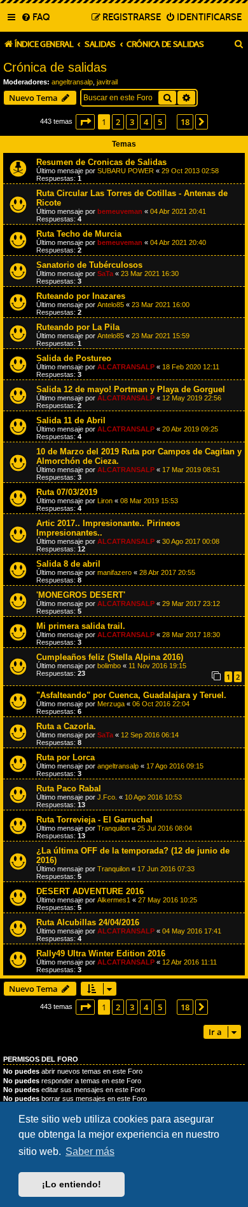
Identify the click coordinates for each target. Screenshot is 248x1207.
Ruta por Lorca (65, 757)
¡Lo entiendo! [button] (71, 1184)
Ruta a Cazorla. (66, 726)
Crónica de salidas (55, 67)
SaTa (105, 273)
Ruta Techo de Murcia (78, 234)
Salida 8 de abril (68, 564)
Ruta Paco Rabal (68, 788)
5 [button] (160, 122)
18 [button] (185, 122)
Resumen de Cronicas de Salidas (101, 162)
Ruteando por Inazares (80, 296)
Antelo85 (110, 304)
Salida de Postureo (73, 358)
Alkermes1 (113, 900)
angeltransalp (72, 82)
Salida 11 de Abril (71, 420)
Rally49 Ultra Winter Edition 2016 (100, 953)
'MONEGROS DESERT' (80, 595)
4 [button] (146, 122)
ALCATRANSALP (126, 367)
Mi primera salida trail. (80, 626)
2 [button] (118, 122)
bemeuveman (119, 211)
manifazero (114, 572)
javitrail (107, 82)
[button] (85, 121)
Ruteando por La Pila (78, 327)
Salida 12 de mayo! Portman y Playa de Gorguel (130, 389)
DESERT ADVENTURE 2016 (90, 891)
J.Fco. (107, 797)
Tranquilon (113, 828)
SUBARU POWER (125, 171)
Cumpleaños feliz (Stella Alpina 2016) (109, 657)
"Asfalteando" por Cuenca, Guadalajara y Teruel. (131, 695)
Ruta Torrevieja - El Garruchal (94, 819)
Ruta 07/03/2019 (66, 492)
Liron (105, 501)
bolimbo (109, 665)
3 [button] (132, 122)
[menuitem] (35, 18)
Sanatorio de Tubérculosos (89, 265)
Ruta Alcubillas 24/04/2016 (87, 922)
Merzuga (111, 704)
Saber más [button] (89, 1151)
